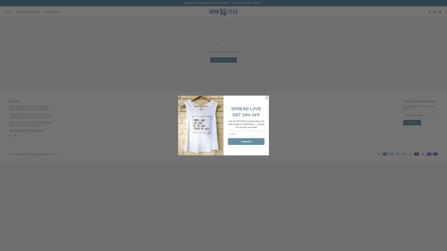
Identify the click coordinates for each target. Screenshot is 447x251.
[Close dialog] (267, 98)
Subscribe (246, 141)
